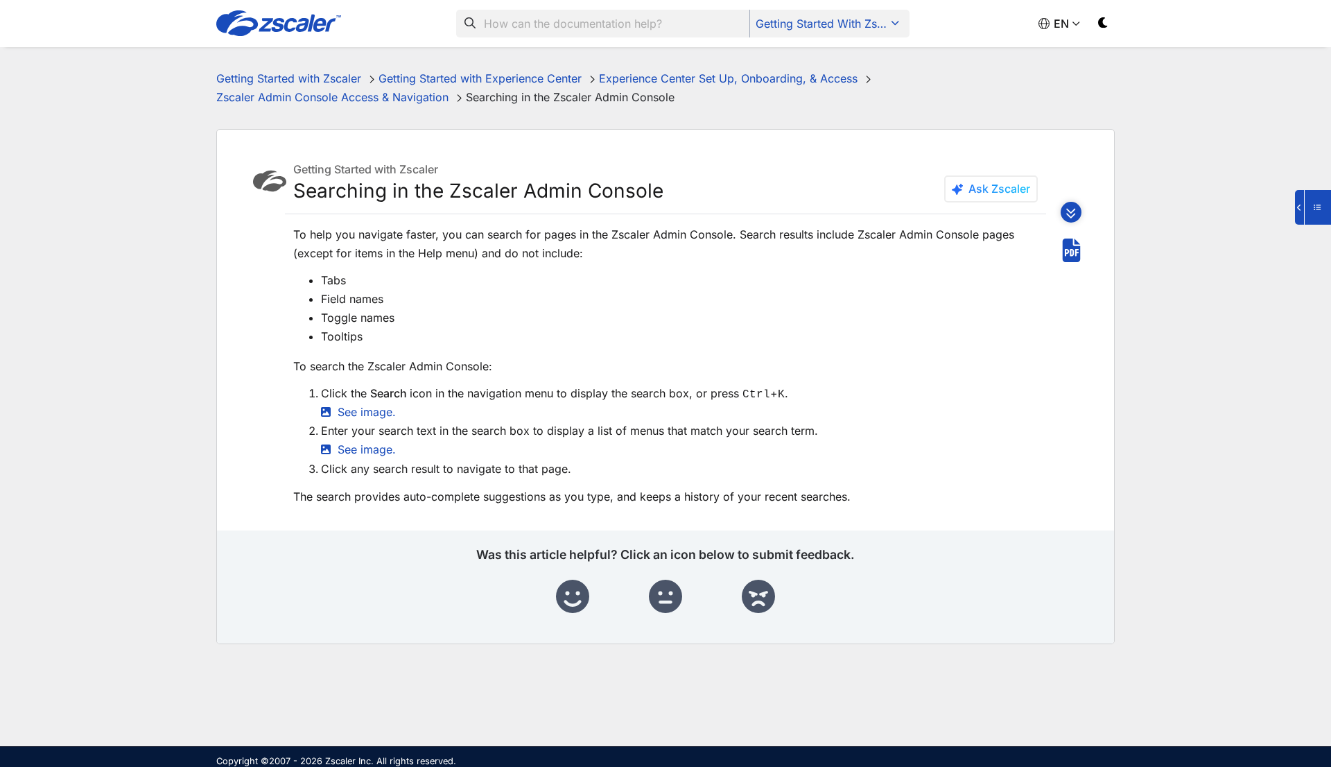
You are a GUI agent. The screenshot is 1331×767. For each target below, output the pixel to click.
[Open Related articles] (1313, 207)
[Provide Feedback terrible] (758, 597)
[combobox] (603, 23)
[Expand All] (1071, 212)
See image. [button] (367, 412)
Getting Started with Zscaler (829, 24)
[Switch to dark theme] (1103, 25)
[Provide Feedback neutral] (665, 597)
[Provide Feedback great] (572, 597)
